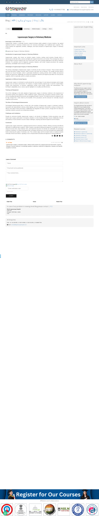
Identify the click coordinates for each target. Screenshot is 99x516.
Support (46, 15)
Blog (36, 20)
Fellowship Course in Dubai (81, 139)
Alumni (53, 15)
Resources (38, 15)
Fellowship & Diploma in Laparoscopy (83, 133)
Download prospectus (80, 96)
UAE (87, 22)
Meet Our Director (79, 53)
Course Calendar (78, 55)
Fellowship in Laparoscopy (81, 131)
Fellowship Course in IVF (81, 137)
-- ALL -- (9, 28)
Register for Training (81, 123)
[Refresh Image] (10, 185)
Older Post (9, 201)
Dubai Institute (84, 7)
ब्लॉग (13, 20)
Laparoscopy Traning (79, 49)
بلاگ (42, 20)
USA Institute (91, 7)
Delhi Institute (76, 7)
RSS (51, 206)
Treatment (30, 15)
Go (92, 2)
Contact (59, 15)
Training (14, 15)
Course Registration (80, 58)
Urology (44, 28)
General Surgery (17, 28)
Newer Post (59, 201)
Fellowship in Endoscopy (81, 135)
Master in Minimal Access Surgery (83, 141)
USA (91, 22)
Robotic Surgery (36, 28)
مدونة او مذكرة (24, 20)
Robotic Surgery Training (80, 51)
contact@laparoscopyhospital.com (81, 10)
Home (8, 15)
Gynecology (27, 28)
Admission (22, 15)
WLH (50, 28)
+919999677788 (59, 10)
